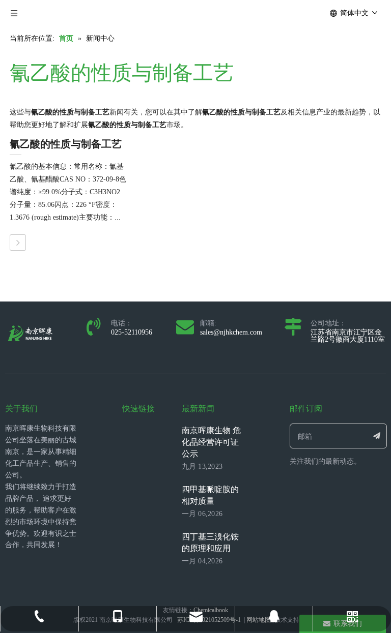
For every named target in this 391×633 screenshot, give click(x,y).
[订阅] (377, 436)
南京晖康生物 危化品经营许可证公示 (211, 442)
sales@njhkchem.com (231, 332)
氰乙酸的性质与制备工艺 (66, 143)
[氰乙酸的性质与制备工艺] (17, 242)
